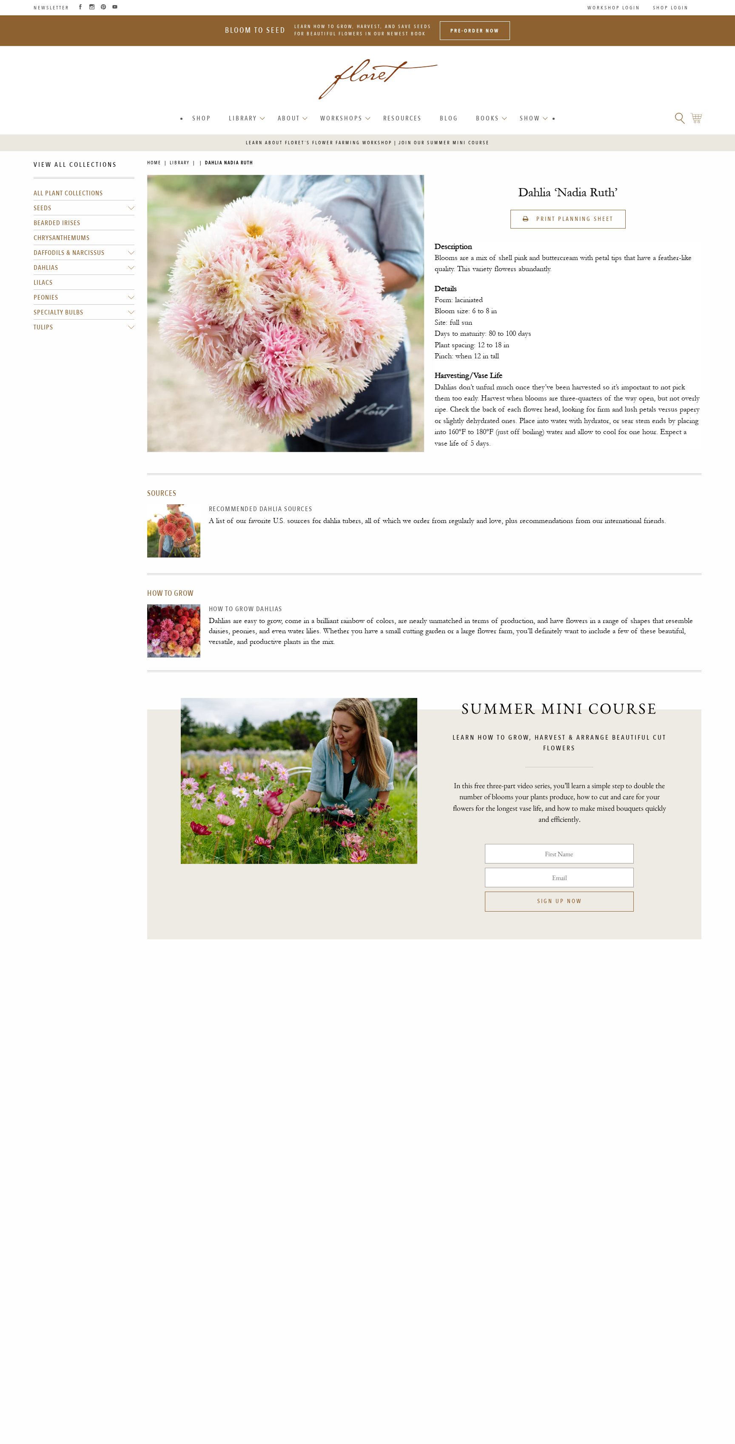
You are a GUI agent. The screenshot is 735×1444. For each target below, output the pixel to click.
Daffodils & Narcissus (69, 253)
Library (243, 118)
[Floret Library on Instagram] (91, 7)
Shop (201, 118)
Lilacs (43, 283)
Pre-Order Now (474, 30)
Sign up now (559, 901)
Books (487, 118)
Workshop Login (613, 7)
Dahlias (46, 268)
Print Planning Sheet (573, 219)
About (289, 118)
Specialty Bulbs (58, 312)
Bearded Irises (57, 223)
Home (154, 163)
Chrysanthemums (62, 238)
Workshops (341, 118)
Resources (402, 118)
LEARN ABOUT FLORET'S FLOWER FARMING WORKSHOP (319, 143)
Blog (449, 118)
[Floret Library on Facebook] (80, 7)
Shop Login (671, 7)
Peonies (46, 298)
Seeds (42, 208)
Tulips (43, 327)
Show (530, 118)
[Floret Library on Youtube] (114, 7)
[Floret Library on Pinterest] (103, 7)
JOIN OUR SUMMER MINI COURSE (444, 143)
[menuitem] (202, 118)
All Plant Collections (68, 193)
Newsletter (51, 7)
